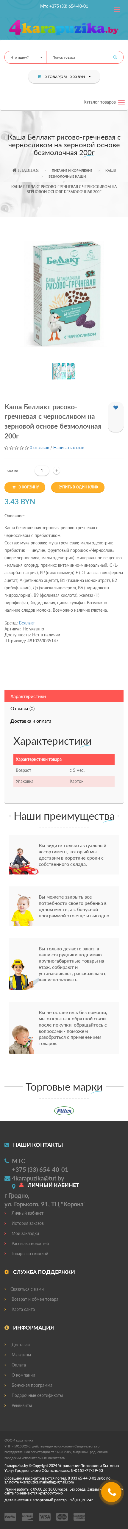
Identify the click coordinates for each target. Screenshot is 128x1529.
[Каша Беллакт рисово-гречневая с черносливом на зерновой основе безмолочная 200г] (64, 293)
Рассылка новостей (29, 1243)
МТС (18, 1160)
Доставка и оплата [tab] (30, 721)
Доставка (20, 1344)
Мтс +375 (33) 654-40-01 (64, 6)
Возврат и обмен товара (34, 1299)
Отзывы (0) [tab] (22, 708)
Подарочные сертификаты (36, 1395)
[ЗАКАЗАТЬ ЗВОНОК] (112, 1494)
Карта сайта (22, 1309)
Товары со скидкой (29, 1253)
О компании (22, 1374)
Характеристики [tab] (28, 696)
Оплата (18, 1364)
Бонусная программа (31, 1385)
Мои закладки (24, 1233)
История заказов (27, 1223)
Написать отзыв (68, 447)
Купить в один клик (77, 487)
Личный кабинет (26, 1213)
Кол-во (12, 470)
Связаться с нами (27, 1288)
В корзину (28, 487)
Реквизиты (21, 1405)
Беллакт (27, 622)
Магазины (20, 1354)
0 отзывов (39, 447)
